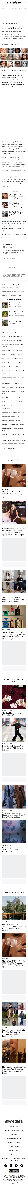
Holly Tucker (19, 362)
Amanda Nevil (15, 416)
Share (5, 70)
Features (16, 44)
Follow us (16, 70)
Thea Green (22, 397)
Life (3, 23)
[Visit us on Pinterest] (21, 1165)
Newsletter (23, 70)
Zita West (16, 366)
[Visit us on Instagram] (11, 1165)
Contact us (14, 1134)
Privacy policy (14, 1146)
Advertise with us (14, 1142)
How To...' (12, 162)
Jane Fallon (20, 291)
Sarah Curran (19, 350)
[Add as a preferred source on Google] (14, 1171)
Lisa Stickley (17, 295)
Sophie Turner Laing (17, 358)
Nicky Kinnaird (17, 336)
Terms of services (20, 271)
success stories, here (18, 166)
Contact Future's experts (14, 1130)
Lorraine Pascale (11, 332)
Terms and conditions (14, 1138)
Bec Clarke (18, 420)
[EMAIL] (14, 449)
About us (14, 1154)
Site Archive (14, 1126)
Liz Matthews (20, 424)
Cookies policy (14, 1150)
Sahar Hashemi (17, 340)
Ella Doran (21, 412)
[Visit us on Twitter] (5, 1165)
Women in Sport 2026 (16, 8)
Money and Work (12, 23)
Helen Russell (7, 42)
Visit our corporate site (16, 1177)
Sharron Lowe (18, 383)
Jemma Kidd (18, 401)
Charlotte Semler (19, 387)
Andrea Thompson (16, 354)
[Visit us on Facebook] (16, 1165)
